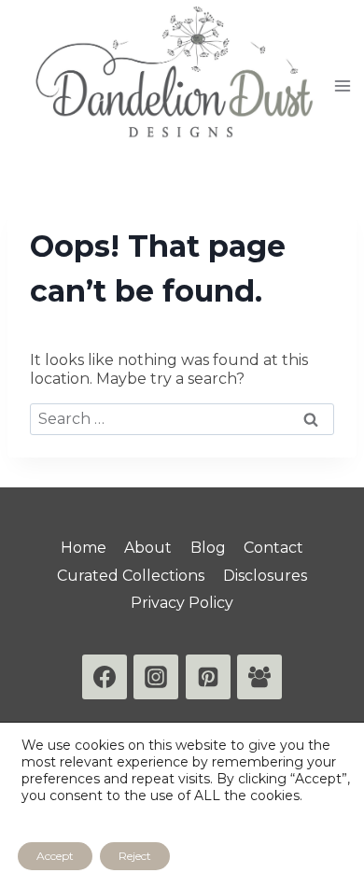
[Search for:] (182, 419)
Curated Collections (130, 575)
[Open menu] (343, 85)
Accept (55, 856)
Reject (135, 856)
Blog (208, 547)
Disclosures (265, 575)
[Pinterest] (208, 677)
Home (83, 547)
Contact (273, 547)
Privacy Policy (182, 603)
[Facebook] (104, 677)
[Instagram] (155, 677)
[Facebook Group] (259, 677)
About (148, 547)
